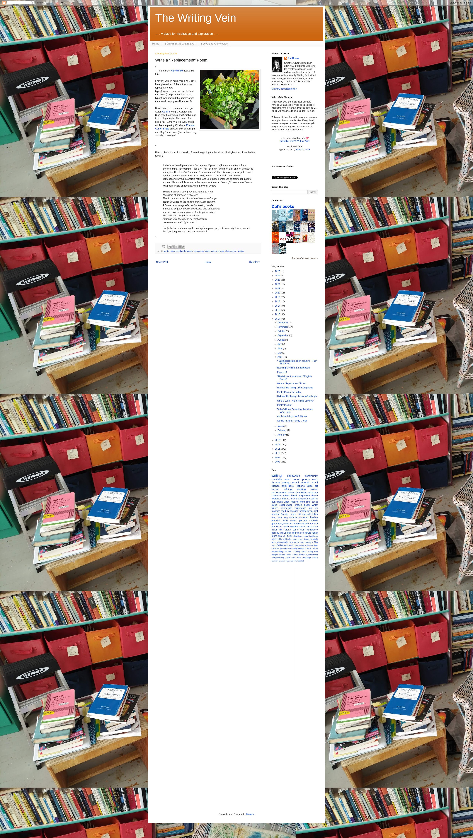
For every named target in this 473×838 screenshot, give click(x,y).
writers (286, 495)
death (285, 548)
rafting (315, 542)
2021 (278, 288)
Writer (315, 505)
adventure (306, 523)
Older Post (254, 262)
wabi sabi (290, 558)
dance (315, 495)
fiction (304, 492)
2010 (278, 453)
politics (314, 498)
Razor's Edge (304, 485)
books (315, 502)
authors (293, 517)
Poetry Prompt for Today (289, 392)
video (287, 502)
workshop (313, 492)
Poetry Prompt (284, 405)
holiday (275, 533)
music (275, 489)
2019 (278, 297)
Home (155, 43)
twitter (315, 558)
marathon (276, 520)
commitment (299, 529)
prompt (221, 251)
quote (286, 526)
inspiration (304, 495)
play (291, 542)
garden (167, 251)
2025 (278, 271)
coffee (295, 555)
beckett (301, 561)
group (300, 539)
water (314, 489)
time (308, 502)
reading (295, 502)
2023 (278, 280)
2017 (278, 306)
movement (288, 545)
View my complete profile (284, 89)
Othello (166, 111)
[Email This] (169, 247)
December (283, 322)
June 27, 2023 (303, 149)
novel (315, 482)
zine (299, 558)
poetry (214, 251)
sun (273, 545)
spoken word (305, 526)
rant (316, 551)
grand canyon (279, 523)
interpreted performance (182, 251)
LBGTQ (279, 545)
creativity (277, 479)
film (310, 508)
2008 (278, 461)
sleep (274, 505)
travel (295, 482)
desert (300, 536)
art (316, 485)
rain (307, 545)
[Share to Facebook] (180, 247)
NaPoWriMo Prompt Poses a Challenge (297, 396)
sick (281, 533)
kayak (310, 511)
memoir (305, 482)
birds (289, 555)
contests (313, 520)
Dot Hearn (293, 58)
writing (241, 251)
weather (294, 526)
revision (276, 514)
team (306, 536)
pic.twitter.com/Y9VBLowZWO (294, 141)
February (282, 430)
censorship (277, 548)
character (276, 495)
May (280, 352)
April (280, 357)
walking (301, 489)
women (300, 533)
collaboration (285, 505)
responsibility (277, 551)
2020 (278, 292)
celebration (292, 511)
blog (295, 536)
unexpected (290, 533)
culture (307, 533)
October (282, 331)
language (308, 539)
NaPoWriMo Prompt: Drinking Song (295, 387)
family (315, 533)
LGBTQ (296, 551)
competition (286, 508)
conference (312, 529)
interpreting (297, 498)
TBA (281, 529)
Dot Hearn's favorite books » (305, 258)
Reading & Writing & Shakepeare (293, 367)
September (283, 335)
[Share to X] (176, 247)
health (303, 511)
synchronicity (312, 555)
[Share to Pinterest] (183, 247)
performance (279, 492)
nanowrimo (293, 475)
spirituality (287, 539)
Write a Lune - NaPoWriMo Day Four (295, 401)
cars (302, 542)
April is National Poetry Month (292, 420)
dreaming (292, 548)
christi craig (307, 551)
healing (314, 517)
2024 (278, 275)
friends (276, 485)
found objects (278, 536)
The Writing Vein (195, 18)
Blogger (250, 814)
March (281, 426)
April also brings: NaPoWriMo (292, 416)
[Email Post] (163, 246)
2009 (278, 457)
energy (308, 542)
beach (294, 495)
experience (300, 508)
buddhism (313, 536)
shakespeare (231, 251)
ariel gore (288, 485)
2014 (278, 319)
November (283, 327)
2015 (278, 314)
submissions (294, 492)
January (282, 434)
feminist (275, 561)
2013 (278, 440)
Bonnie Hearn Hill (291, 514)
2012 (278, 444)
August (281, 340)
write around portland (295, 520)
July (280, 344)
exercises (276, 498)
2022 (278, 284)
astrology (313, 545)
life (316, 508)
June (280, 348)
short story (283, 517)
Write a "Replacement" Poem (291, 383)
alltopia (275, 555)
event (315, 523)
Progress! (282, 372)
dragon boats (302, 505)
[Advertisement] (312, 623)
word (302, 502)
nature (306, 498)
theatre (276, 482)
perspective (299, 545)
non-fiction (277, 526)
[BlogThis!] (173, 247)
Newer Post (162, 262)
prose (296, 542)
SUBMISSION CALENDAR (180, 43)
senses (288, 551)
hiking (301, 555)
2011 (278, 449)
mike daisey (312, 548)
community (311, 475)
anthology (306, 558)
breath (288, 529)
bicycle (282, 555)
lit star (289, 536)
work (315, 479)
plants (207, 251)
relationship (277, 539)
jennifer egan (284, 561)
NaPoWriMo (177, 70)
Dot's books (283, 206)
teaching (276, 511)
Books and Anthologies (214, 43)
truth (295, 539)
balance (286, 498)
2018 (278, 301)
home (289, 523)
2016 (278, 310)
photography (283, 542)
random (297, 523)
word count (292, 479)
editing (288, 489)
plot (316, 511)
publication (277, 502)
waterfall (293, 561)
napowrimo (199, 251)
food (283, 511)
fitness (275, 508)
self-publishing (278, 558)
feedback (301, 548)
